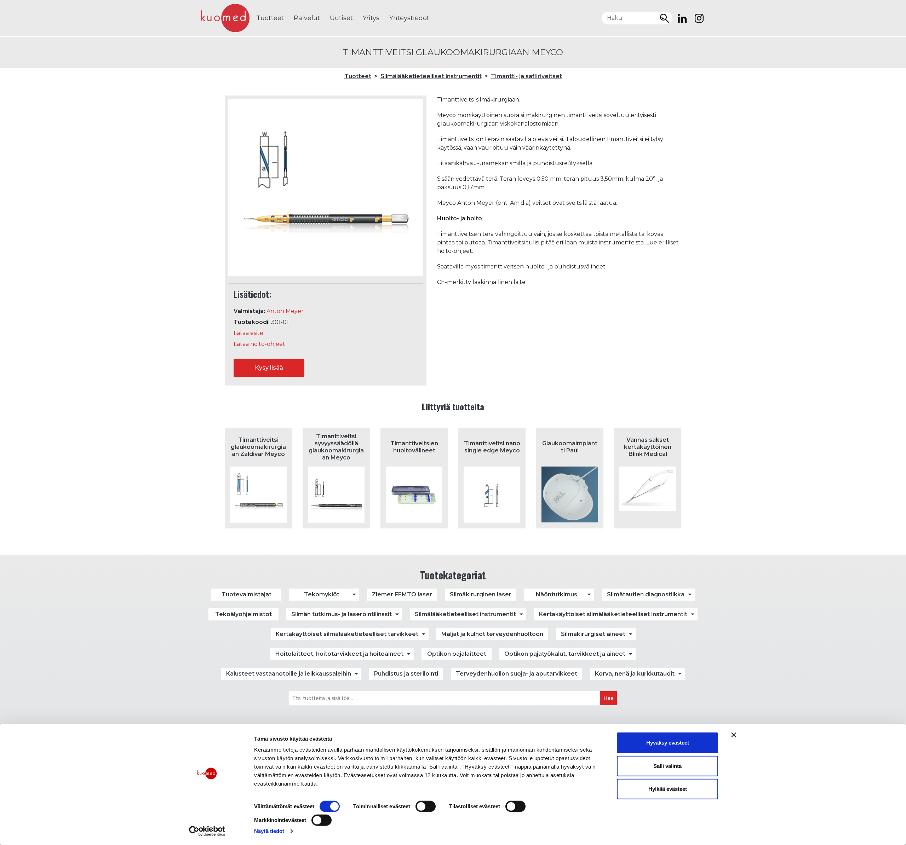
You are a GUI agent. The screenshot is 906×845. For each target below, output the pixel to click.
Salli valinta (667, 766)
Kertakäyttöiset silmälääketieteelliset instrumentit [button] (613, 614)
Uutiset (341, 18)
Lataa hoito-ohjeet (259, 344)
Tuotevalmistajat (246, 594)
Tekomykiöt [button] (321, 594)
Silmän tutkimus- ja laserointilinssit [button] (341, 614)
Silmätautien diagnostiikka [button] (645, 594)
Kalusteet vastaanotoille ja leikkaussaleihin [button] (288, 673)
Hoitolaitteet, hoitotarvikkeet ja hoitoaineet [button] (339, 653)
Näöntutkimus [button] (556, 594)
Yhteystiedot (409, 18)
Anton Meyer (285, 311)
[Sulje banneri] (733, 735)
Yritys (371, 18)
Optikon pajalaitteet (456, 653)
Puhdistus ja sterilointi (406, 673)
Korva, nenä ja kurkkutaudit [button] (635, 673)
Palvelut (307, 18)
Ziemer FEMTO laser (402, 594)
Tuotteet (270, 18)
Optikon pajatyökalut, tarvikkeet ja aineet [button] (564, 653)
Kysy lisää (269, 367)
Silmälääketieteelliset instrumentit (431, 76)
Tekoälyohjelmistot (243, 614)
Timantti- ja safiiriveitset (526, 76)
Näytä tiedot (269, 831)
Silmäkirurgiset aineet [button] (593, 634)
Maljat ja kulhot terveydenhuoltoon (492, 634)
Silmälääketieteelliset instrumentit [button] (465, 614)
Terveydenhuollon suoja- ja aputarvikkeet (516, 673)
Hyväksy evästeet (667, 743)
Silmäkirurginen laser (480, 594)
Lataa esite (248, 333)
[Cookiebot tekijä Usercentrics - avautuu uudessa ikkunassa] (207, 831)
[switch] (425, 806)
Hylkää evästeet (667, 789)
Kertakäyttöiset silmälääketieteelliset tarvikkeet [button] (347, 634)
